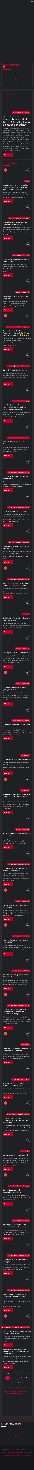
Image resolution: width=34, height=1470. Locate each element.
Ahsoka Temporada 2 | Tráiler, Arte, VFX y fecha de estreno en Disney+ (16, 122)
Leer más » (7, 155)
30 (21, 1378)
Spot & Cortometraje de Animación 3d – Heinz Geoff (16, 976)
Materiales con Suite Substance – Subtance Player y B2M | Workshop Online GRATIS (16, 1351)
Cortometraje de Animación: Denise (16, 1155)
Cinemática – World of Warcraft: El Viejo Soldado (16, 547)
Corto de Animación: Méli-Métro (15, 370)
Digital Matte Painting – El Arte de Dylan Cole (15, 297)
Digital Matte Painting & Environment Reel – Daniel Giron (16, 619)
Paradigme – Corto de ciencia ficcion (16, 653)
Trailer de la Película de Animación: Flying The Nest (16, 260)
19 (27, 1373)
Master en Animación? (14, 1452)
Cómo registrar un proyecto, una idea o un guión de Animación (17, 1332)
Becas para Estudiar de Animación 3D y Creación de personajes (17, 1050)
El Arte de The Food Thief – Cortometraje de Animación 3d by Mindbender (15, 1120)
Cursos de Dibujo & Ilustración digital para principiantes (15, 1392)
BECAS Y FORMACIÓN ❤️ (11, 66)
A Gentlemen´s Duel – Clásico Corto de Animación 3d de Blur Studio (16, 584)
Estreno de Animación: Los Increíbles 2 (16, 726)
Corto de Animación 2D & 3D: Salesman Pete (13, 443)
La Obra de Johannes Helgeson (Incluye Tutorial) (14, 689)
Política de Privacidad (10, 1455)
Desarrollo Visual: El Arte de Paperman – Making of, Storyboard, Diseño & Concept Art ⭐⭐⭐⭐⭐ (16, 333)
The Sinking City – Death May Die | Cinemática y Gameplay (15, 223)
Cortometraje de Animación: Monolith (17, 759)
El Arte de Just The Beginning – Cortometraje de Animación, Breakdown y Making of (14, 1012)
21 (12, 1378)
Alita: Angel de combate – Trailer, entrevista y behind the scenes (15, 1226)
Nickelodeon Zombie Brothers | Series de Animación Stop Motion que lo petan (17, 796)
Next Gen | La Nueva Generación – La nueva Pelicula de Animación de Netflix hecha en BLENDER (16, 407)
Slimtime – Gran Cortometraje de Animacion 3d (15, 478)
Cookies (19, 1455)
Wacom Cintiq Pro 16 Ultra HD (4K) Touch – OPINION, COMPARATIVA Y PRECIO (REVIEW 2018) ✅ (16, 187)
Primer (8, 1373)
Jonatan (6, 116)
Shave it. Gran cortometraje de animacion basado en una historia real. (15, 1296)
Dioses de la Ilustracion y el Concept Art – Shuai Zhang (16, 906)
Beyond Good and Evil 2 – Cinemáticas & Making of (12, 1191)
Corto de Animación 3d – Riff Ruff (15, 511)
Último (19, 1382)
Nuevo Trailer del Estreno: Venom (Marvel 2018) (15, 941)
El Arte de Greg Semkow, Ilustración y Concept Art (17, 834)
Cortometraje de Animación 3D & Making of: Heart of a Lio (15, 869)
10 (18, 1373)
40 (26, 1378)
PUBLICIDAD (26, 1455)
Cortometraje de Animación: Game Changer (16, 1260)
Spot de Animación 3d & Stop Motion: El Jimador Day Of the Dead (16, 1084)
